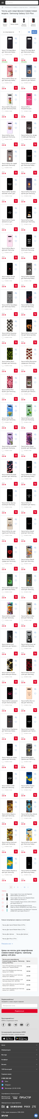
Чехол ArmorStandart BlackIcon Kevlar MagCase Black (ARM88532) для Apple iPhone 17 (24, 906)
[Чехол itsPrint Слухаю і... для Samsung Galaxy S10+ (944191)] (29, 156)
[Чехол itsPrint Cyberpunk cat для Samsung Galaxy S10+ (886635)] (10, 693)
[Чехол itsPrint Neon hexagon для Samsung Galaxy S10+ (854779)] (10, 354)
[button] (29, 32)
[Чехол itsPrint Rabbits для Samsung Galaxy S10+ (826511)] (29, 269)
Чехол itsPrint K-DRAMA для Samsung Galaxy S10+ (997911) (28, 871)
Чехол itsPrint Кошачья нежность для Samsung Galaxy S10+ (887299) (28, 79)
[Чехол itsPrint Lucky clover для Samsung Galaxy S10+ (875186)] (29, 410)
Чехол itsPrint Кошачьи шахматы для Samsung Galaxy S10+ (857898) (9, 334)
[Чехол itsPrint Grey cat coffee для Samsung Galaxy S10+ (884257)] (29, 637)
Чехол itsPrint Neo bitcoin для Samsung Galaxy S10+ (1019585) (29, 815)
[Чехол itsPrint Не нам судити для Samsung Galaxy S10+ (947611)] (10, 523)
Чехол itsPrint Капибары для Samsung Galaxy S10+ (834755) (9, 305)
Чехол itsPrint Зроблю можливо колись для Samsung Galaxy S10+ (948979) (9, 192)
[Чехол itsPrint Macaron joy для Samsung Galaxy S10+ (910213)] (10, 99)
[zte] (34, 1107)
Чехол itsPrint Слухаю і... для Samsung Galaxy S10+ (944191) (29, 164)
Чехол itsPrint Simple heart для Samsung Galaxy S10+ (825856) (9, 277)
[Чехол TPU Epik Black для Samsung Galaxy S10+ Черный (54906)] (10, 43)
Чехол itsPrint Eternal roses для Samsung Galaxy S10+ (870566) (28, 673)
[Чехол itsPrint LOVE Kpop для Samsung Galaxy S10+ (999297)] (10, 778)
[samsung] (16, 1107)
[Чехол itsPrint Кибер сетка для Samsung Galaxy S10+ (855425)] (29, 297)
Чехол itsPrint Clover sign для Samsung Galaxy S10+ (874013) (10, 588)
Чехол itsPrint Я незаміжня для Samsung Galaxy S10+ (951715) (29, 503)
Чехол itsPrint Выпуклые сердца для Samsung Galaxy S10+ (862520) (29, 362)
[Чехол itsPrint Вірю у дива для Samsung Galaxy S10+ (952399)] (10, 241)
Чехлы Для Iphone (8, 934)
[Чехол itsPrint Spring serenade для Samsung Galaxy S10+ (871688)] (29, 382)
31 (24, 887)
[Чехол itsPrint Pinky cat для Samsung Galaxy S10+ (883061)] (10, 71)
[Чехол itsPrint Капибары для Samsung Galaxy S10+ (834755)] (10, 297)
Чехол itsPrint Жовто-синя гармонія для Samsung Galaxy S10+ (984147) (28, 786)
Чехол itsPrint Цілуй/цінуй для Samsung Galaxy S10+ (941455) (28, 532)
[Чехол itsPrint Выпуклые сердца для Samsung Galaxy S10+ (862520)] (29, 354)
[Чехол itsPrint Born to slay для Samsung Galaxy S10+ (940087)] (29, 693)
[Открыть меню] (3, 3)
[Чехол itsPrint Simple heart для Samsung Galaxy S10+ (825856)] (10, 269)
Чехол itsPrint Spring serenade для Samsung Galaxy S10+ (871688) (28, 390)
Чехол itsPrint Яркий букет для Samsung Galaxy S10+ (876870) (28, 560)
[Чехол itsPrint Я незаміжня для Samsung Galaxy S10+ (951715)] (29, 495)
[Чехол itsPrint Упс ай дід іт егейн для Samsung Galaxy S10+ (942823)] (29, 127)
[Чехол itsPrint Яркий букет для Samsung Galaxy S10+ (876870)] (29, 552)
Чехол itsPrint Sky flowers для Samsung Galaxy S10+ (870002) (9, 419)
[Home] (2, 7)
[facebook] (3, 1025)
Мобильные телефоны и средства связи (16, 7)
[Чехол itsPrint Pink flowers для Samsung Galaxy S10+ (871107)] (10, 382)
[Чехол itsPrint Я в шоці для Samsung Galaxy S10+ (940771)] (29, 467)
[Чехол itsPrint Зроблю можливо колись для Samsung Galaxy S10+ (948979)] (10, 184)
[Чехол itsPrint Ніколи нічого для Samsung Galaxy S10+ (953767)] (29, 241)
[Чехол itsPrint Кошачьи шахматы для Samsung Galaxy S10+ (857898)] (10, 325)
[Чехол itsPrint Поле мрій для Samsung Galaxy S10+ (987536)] (29, 835)
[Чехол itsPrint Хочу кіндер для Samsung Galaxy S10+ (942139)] (10, 127)
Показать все (6, 944)
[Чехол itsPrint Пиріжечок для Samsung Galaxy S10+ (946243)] (10, 721)
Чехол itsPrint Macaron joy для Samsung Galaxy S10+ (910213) (9, 107)
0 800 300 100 (6, 1078)
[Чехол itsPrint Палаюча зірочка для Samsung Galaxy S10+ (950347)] (29, 184)
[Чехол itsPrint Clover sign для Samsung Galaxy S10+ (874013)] (10, 580)
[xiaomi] (3, 1107)
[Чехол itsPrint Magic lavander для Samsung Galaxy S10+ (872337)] (29, 439)
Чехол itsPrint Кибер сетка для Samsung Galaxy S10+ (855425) (28, 305)
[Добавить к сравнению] (16, 38)
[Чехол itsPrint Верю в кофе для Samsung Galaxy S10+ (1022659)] (10, 806)
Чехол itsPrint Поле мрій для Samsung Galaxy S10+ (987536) (29, 843)
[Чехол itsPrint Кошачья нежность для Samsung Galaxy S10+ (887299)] (29, 71)
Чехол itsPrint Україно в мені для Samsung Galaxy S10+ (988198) (9, 871)
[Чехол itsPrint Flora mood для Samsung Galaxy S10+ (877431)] (29, 580)
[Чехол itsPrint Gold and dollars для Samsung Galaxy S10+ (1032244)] (10, 835)
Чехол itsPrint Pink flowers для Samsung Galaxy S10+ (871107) (9, 390)
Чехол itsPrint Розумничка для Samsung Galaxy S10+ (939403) (28, 107)
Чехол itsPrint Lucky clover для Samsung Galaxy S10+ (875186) (28, 419)
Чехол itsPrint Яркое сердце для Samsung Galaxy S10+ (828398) (9, 560)
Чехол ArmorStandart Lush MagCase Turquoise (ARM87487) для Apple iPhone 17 (24, 910)
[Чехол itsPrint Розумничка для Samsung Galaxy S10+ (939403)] (29, 99)
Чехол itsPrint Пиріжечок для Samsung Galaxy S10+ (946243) (9, 730)
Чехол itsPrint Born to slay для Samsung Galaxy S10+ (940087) (28, 701)
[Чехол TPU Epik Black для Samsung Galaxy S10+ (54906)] (29, 43)
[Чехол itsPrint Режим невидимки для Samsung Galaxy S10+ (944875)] (29, 721)
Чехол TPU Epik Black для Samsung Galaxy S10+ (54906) (28, 51)
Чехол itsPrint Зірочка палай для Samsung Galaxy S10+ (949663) (9, 503)
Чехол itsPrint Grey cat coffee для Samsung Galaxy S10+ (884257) (28, 645)
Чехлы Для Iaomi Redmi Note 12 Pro (13, 929)
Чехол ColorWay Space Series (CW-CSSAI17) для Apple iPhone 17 (23, 902)
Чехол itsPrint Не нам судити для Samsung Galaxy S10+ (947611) (9, 532)
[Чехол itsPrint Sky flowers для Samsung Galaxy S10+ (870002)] (10, 410)
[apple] (7, 1107)
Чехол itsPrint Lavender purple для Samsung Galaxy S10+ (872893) (9, 447)
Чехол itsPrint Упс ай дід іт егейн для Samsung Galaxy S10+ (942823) (29, 136)
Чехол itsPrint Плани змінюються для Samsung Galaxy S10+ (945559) (9, 221)
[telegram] (15, 1025)
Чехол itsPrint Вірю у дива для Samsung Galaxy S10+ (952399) (9, 249)
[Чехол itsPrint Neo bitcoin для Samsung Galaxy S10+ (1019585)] (29, 806)
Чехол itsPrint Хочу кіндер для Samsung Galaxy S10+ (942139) (9, 136)
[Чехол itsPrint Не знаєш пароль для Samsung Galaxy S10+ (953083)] (10, 750)
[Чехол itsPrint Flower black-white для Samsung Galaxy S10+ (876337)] (10, 665)
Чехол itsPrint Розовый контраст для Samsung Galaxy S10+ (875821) (9, 475)
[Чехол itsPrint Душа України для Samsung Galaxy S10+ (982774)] (29, 750)
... (21, 887)
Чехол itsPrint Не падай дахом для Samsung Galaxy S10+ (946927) (9, 164)
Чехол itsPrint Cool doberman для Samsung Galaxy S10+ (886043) (9, 645)
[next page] (28, 887)
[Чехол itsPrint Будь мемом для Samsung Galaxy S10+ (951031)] (29, 212)
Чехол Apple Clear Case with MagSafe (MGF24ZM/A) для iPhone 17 (21, 894)
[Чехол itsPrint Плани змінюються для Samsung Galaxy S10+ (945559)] (10, 212)
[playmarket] (21, 1038)
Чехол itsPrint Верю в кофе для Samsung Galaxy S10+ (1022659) (9, 815)
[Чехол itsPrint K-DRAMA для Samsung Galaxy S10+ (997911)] (29, 863)
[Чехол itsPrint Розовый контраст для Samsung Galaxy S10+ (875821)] (10, 467)
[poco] (27, 1107)
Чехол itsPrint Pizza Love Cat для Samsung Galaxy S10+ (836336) (29, 334)
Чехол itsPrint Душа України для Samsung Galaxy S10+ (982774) (28, 758)
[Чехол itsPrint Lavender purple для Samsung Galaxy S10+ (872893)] (10, 439)
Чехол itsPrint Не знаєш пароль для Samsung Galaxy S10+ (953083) (9, 758)
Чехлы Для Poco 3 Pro (9, 938)
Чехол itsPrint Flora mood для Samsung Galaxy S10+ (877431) (28, 588)
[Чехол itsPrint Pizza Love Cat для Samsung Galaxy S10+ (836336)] (29, 325)
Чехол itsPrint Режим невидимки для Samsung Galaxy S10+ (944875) (29, 730)
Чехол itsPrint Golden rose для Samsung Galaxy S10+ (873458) (9, 617)
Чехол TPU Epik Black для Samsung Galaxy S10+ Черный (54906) (9, 51)
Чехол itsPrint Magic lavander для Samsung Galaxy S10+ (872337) (28, 447)
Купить (16, 59)
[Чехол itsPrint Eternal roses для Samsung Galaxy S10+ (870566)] (29, 665)
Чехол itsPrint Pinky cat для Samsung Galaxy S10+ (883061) (9, 79)
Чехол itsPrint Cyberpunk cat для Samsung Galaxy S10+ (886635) (10, 701)
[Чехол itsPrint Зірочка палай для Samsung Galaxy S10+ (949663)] (10, 495)
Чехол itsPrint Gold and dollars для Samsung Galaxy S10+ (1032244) (9, 843)
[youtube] (21, 1025)
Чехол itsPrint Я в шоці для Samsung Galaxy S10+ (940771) (28, 475)
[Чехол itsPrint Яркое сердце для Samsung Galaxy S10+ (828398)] (10, 552)
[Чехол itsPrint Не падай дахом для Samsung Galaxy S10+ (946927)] (10, 156)
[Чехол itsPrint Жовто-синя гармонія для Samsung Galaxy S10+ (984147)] (29, 778)
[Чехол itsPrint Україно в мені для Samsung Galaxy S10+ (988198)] (10, 863)
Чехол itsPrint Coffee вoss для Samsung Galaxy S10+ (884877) (28, 617)
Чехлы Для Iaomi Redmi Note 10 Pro (13, 925)
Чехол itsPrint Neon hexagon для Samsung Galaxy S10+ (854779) (9, 362)
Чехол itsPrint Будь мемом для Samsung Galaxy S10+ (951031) (28, 221)
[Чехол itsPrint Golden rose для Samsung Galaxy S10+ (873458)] (10, 608)
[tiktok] (28, 1025)
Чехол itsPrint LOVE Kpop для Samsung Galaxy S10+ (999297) (9, 786)
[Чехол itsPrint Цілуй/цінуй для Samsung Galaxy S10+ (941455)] (29, 523)
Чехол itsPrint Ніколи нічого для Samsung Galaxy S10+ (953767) (28, 249)
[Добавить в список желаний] (16, 43)
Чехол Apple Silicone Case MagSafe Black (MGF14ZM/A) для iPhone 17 (22, 898)
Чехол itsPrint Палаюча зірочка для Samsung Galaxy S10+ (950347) (28, 192)
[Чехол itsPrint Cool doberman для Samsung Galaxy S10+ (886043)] (10, 637)
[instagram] (9, 1025)
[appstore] (8, 1038)
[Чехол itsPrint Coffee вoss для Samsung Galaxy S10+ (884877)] (29, 608)
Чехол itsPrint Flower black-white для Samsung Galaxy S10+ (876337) (10, 673)
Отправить (7, 3)
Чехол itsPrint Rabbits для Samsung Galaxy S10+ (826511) (28, 277)
